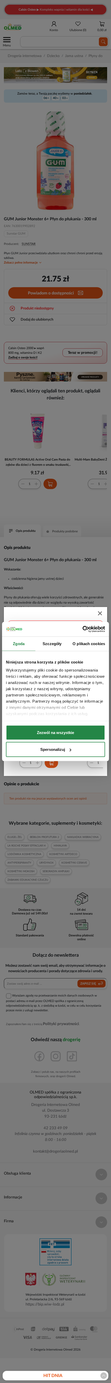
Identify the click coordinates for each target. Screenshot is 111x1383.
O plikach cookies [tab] (89, 643)
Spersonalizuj (52, 749)
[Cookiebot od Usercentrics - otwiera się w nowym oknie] (82, 629)
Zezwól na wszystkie (55, 732)
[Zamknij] (100, 613)
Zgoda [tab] (19, 643)
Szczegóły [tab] (52, 643)
